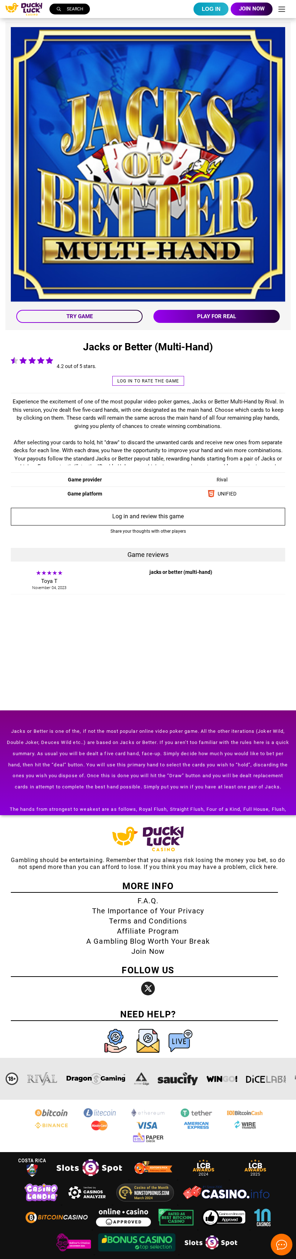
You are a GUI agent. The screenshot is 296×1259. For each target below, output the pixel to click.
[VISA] (148, 1129)
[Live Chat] (180, 1054)
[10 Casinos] (262, 1227)
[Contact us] (148, 1054)
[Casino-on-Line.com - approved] (225, 1227)
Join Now (147, 951)
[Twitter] (148, 988)
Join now (252, 8)
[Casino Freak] (74, 1252)
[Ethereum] (148, 1116)
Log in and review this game (148, 516)
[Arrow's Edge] (141, 1078)
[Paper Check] (148, 1141)
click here (262, 867)
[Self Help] (116, 1054)
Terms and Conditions (148, 921)
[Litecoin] (99, 1116)
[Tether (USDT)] (196, 1116)
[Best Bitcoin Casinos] (177, 1227)
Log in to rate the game (148, 381)
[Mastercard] (99, 1129)
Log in (211, 9)
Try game (79, 316)
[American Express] (196, 1129)
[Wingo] (221, 1078)
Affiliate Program (148, 931)
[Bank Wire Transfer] (244, 1129)
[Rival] (42, 1078)
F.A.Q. (148, 900)
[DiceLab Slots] (266, 1078)
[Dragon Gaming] (95, 1078)
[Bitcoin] (51, 1116)
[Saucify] (178, 1078)
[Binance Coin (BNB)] (51, 1129)
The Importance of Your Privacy (148, 910)
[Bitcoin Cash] (244, 1116)
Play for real (216, 316)
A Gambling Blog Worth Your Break (147, 941)
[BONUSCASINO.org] (137, 1252)
